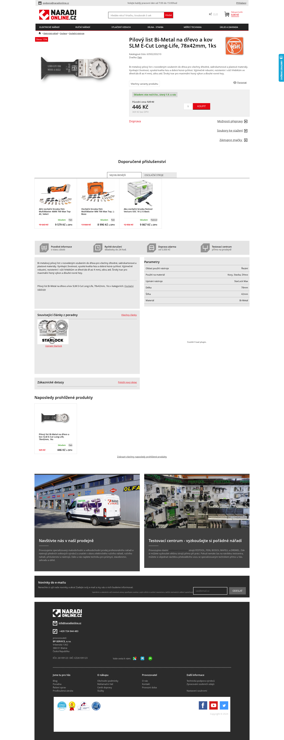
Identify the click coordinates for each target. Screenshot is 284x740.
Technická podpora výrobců (201, 680)
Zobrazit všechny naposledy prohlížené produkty (142, 456)
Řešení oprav (59, 687)
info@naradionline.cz (70, 623)
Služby (100, 690)
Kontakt (146, 684)
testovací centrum (178, 550)
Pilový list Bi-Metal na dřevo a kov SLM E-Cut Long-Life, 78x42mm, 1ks (54, 437)
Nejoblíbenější (117, 175)
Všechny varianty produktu (144, 83)
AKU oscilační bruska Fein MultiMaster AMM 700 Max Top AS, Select (55, 211)
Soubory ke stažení (230, 131)
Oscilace (63, 33)
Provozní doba (149, 687)
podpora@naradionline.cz (56, 2)
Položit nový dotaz (127, 382)
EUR (215, 14)
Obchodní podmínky (107, 680)
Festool (154, 219)
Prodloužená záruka (63, 690)
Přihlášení (241, 2)
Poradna (57, 684)
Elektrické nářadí (50, 33)
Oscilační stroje (154, 175)
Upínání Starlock (53, 345)
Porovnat (242, 82)
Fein (140, 57)
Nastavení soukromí (197, 690)
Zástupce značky (231, 140)
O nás (145, 680)
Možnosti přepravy (230, 121)
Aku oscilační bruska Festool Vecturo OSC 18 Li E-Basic (138, 210)
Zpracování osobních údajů (200, 684)
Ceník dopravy (104, 687)
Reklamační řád (105, 684)
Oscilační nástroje (76, 33)
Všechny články (129, 314)
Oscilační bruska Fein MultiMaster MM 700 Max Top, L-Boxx (98, 211)
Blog (55, 680)
